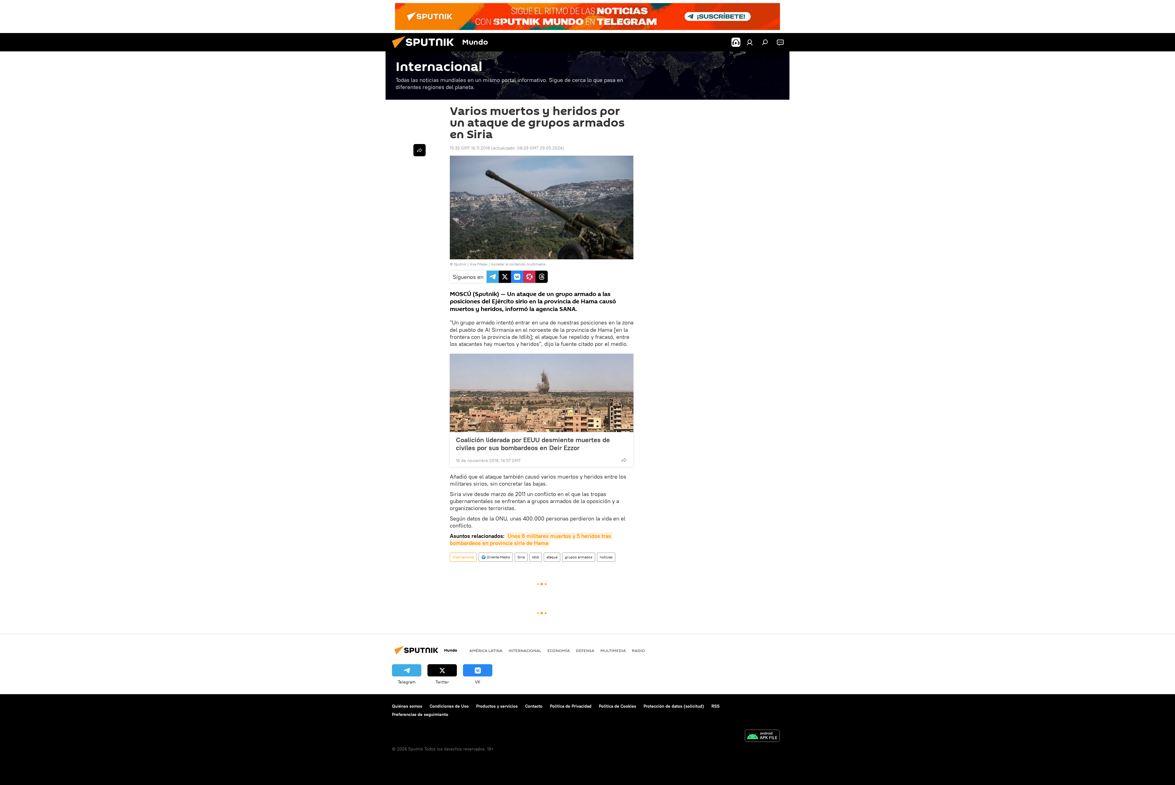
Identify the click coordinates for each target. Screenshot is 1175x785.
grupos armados (578, 557)
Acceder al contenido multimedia (518, 264)
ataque (552, 557)
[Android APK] (762, 736)
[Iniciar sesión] (750, 42)
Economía (558, 650)
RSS (715, 706)
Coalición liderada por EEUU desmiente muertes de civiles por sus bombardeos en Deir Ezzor (533, 444)
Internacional (463, 557)
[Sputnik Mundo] (425, 50)
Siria (521, 557)
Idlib (535, 557)
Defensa (585, 650)
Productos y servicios (497, 706)
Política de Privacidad (570, 706)
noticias (606, 557)
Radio (638, 650)
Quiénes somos (407, 706)
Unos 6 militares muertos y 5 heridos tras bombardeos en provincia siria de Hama (531, 539)
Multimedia (613, 650)
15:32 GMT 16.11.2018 (470, 148)
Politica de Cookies (617, 706)
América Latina (485, 650)
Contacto (534, 706)
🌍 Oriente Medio (495, 557)
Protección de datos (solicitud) (673, 706)
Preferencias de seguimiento (420, 714)
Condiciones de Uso (449, 706)
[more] (624, 460)
